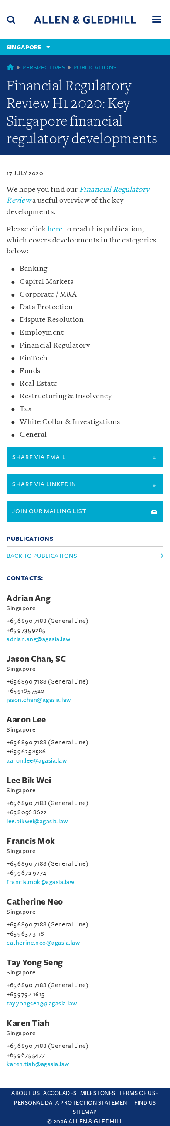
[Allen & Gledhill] (85, 19)
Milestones (98, 1093)
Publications (95, 67)
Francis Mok (31, 841)
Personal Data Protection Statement (72, 1103)
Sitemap (85, 1112)
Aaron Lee (26, 719)
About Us (25, 1093)
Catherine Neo (35, 902)
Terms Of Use (139, 1093)
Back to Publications (42, 556)
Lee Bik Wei (29, 780)
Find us (145, 1103)
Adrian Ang (29, 598)
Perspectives (43, 67)
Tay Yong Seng (35, 962)
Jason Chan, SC (36, 659)
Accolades (60, 1093)
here (55, 229)
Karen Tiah (28, 1023)
